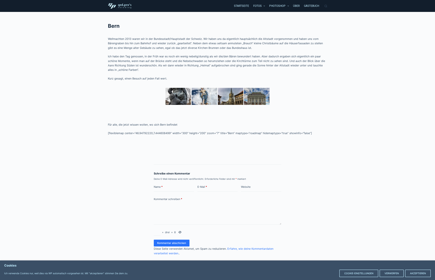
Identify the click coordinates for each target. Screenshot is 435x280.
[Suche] (326, 6)
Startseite (241, 5)
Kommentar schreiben (168, 199)
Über (296, 5)
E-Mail (202, 186)
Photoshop (277, 5)
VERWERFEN (392, 273)
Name (158, 186)
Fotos (257, 5)
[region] (217, 270)
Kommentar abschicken (171, 243)
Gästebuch (311, 5)
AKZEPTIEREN (418, 273)
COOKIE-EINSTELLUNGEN (358, 273)
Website (246, 186)
